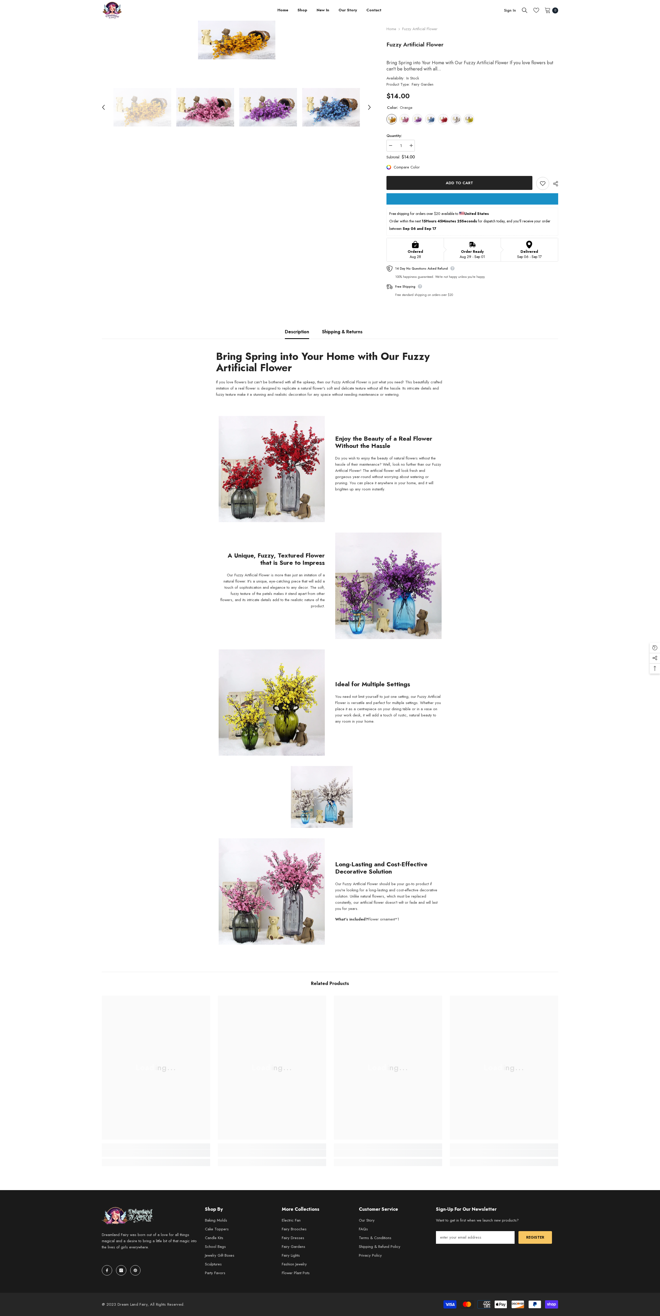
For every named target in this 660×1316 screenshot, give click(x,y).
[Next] (369, 107)
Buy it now (472, 199)
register (535, 1237)
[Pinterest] (135, 1270)
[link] (156, 1153)
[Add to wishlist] (542, 183)
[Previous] (103, 107)
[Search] (524, 10)
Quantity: (394, 136)
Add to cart (459, 183)
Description (297, 331)
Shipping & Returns (342, 331)
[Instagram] (121, 1270)
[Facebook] (107, 1270)
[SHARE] (553, 183)
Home (391, 29)
